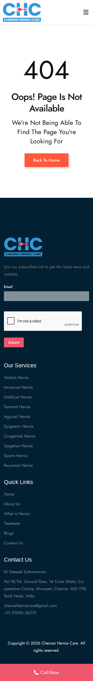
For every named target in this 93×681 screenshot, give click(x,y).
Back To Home (46, 160)
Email (8, 286)
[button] (86, 12)
